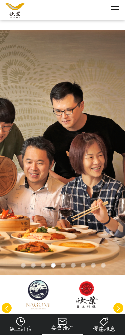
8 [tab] (93, 264)
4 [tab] (53, 264)
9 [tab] (103, 264)
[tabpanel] (62, 152)
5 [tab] (63, 264)
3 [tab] (43, 264)
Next (118, 308)
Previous (7, 308)
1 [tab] (23, 264)
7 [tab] (83, 264)
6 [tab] (73, 264)
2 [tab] (33, 264)
